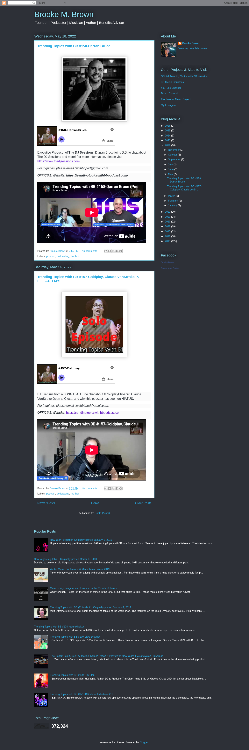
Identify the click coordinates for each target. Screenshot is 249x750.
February (173, 200)
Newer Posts (46, 503)
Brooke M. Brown (64, 14)
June (171, 169)
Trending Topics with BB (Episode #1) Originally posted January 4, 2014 (90, 607)
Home (95, 503)
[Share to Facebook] (117, 251)
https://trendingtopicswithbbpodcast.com (93, 412)
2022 (168, 145)
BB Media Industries (172, 82)
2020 (168, 216)
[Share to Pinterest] (121, 251)
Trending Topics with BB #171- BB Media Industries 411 (81, 694)
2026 (168, 125)
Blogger (144, 742)
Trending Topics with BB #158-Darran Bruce (73, 46)
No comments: (90, 250)
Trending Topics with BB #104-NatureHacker (59, 626)
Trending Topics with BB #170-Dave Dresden (75, 636)
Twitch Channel (169, 93)
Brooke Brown (190, 43)
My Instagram (168, 105)
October (173, 154)
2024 (168, 135)
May (171, 174)
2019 (168, 221)
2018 (168, 226)
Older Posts (143, 503)
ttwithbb (75, 256)
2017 (168, 231)
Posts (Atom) (102, 513)
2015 (168, 241)
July (171, 164)
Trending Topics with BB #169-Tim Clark (72, 675)
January (173, 205)
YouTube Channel (171, 87)
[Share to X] (113, 251)
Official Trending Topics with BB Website (184, 76)
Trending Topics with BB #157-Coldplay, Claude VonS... (184, 188)
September (174, 159)
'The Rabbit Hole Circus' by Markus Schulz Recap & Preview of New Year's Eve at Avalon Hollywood (106, 655)
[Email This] (106, 251)
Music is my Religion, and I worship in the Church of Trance (83, 588)
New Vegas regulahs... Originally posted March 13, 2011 (65, 559)
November (174, 149)
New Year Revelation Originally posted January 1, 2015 (81, 539)
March (172, 195)
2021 (168, 211)
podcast (50, 256)
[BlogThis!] (109, 251)
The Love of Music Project (176, 99)
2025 (168, 130)
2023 (168, 140)
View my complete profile (192, 48)
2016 (168, 236)
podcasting (63, 256)
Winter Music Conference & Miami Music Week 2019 (80, 569)
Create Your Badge (170, 268)
